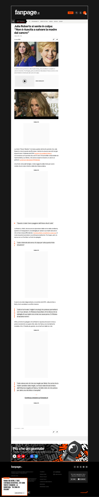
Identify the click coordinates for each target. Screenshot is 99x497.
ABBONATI (70, 12)
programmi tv (35, 21)
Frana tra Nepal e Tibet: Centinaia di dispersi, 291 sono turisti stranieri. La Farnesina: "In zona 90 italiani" (14, 485)
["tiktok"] (14, 456)
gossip (61, 21)
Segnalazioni (43, 474)
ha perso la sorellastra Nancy (42, 153)
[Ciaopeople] (84, 492)
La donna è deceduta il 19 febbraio (30, 160)
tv (29, 21)
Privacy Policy (43, 476)
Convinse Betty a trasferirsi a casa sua (44, 233)
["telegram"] (36, 456)
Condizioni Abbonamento (46, 481)
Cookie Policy (43, 479)
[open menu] (13, 21)
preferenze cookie (44, 486)
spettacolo (21, 21)
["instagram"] (19, 456)
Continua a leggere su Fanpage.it (36, 398)
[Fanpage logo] (25, 12)
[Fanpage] (16, 467)
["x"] (27, 456)
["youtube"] (23, 456)
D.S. (20, 39)
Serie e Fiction (44, 21)
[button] (57, 39)
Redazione (42, 484)
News (22, 428)
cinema (51, 21)
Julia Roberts (17, 428)
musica (56, 21)
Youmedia (42, 471)
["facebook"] (32, 456)
